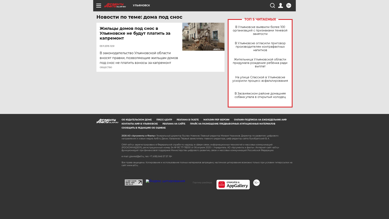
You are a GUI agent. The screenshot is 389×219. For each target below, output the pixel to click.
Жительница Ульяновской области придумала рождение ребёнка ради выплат (260, 63)
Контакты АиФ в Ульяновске (140, 123)
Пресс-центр (164, 119)
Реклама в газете (188, 119)
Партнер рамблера (202, 182)
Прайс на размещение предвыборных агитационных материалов (232, 123)
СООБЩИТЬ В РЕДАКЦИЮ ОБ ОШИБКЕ (144, 128)
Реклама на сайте (173, 123)
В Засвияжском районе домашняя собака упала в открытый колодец (260, 95)
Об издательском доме (137, 119)
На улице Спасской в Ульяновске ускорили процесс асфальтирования (260, 79)
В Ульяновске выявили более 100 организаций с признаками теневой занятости (260, 30)
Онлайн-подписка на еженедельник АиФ (260, 119)
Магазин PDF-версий (216, 119)
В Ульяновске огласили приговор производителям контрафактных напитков (260, 47)
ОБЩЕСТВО (106, 68)
